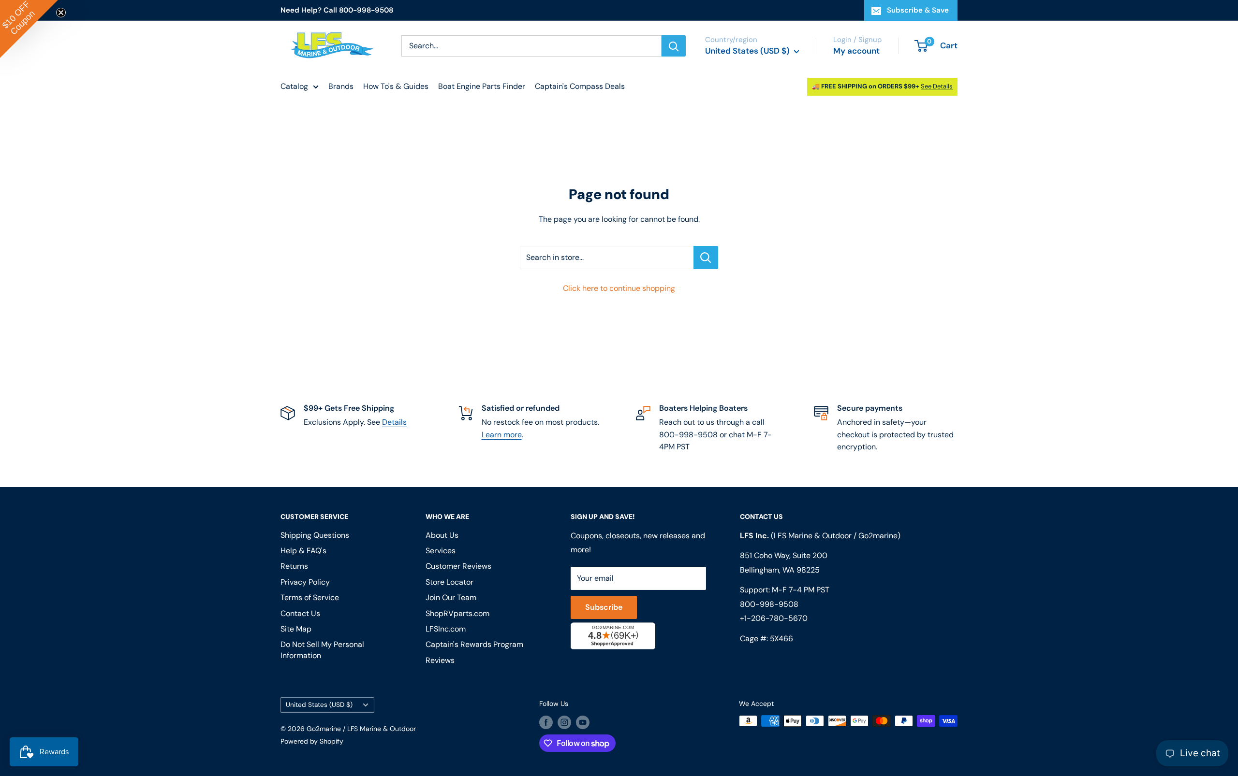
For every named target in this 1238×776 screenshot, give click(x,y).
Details (394, 422)
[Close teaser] (61, 12)
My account (856, 50)
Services (441, 551)
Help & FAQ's (303, 551)
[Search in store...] (705, 257)
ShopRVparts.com (457, 613)
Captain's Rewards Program (474, 644)
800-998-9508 (769, 604)
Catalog (294, 86)
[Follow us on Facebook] (546, 722)
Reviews (440, 660)
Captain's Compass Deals (580, 86)
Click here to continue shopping (619, 288)
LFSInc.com (446, 629)
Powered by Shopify (311, 741)
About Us (442, 535)
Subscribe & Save (918, 10)
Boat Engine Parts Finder (481, 86)
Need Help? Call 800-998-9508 (336, 10)
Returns (294, 566)
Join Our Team (451, 597)
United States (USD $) (319, 705)
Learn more (502, 435)
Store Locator (449, 582)
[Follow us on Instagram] (564, 722)
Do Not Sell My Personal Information (322, 649)
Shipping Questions (314, 535)
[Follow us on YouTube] (583, 722)
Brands (341, 86)
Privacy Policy (305, 582)
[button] (29, 29)
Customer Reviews (458, 566)
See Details (937, 86)
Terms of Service (309, 597)
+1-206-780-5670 (774, 618)
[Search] (674, 46)
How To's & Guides (395, 86)
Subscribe (603, 607)
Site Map (295, 629)
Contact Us (300, 613)
